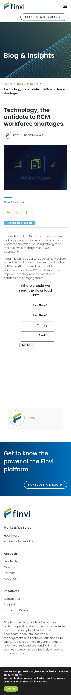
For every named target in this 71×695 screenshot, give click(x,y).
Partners (10, 573)
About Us (10, 578)
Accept (11, 688)
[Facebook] (26, 212)
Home (8, 84)
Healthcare (12, 536)
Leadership (11, 561)
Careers (9, 567)
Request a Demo (16, 610)
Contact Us (12, 599)
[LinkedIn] (8, 212)
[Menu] (63, 6)
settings (42, 681)
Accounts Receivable (19, 541)
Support (9, 604)
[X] (17, 212)
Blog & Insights (27, 84)
